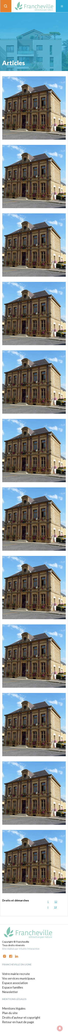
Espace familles (12, 987)
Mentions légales (13, 1008)
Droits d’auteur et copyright (21, 1017)
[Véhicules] (34, 382)
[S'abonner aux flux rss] (10, 956)
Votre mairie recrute (16, 974)
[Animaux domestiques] (34, 245)
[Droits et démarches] (34, 861)
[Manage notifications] (60, 1028)
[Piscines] (34, 313)
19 (55, 907)
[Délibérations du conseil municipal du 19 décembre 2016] (34, 724)
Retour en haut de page (18, 1022)
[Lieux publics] (34, 587)
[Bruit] (34, 450)
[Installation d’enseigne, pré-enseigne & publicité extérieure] (34, 176)
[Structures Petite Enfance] (34, 656)
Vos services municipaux (18, 978)
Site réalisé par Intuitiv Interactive (20, 948)
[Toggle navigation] (62, 6)
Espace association (15, 983)
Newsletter (10, 992)
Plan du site (10, 1013)
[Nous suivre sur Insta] (4, 956)
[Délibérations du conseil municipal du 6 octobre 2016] (34, 793)
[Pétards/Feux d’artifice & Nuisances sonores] (34, 519)
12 (55, 901)
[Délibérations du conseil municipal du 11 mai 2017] (34, 108)
